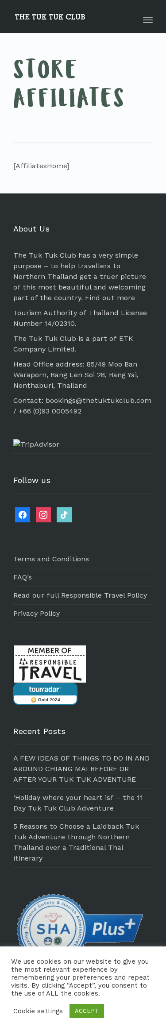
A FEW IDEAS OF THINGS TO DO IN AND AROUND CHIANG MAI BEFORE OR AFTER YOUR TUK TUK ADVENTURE (81, 769)
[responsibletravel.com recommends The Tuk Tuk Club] (49, 663)
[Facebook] (22, 514)
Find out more (110, 297)
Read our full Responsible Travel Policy (80, 595)
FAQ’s (22, 577)
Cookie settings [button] (38, 1011)
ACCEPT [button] (87, 1011)
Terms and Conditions (51, 559)
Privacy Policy (36, 613)
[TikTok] (64, 514)
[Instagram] (43, 514)
